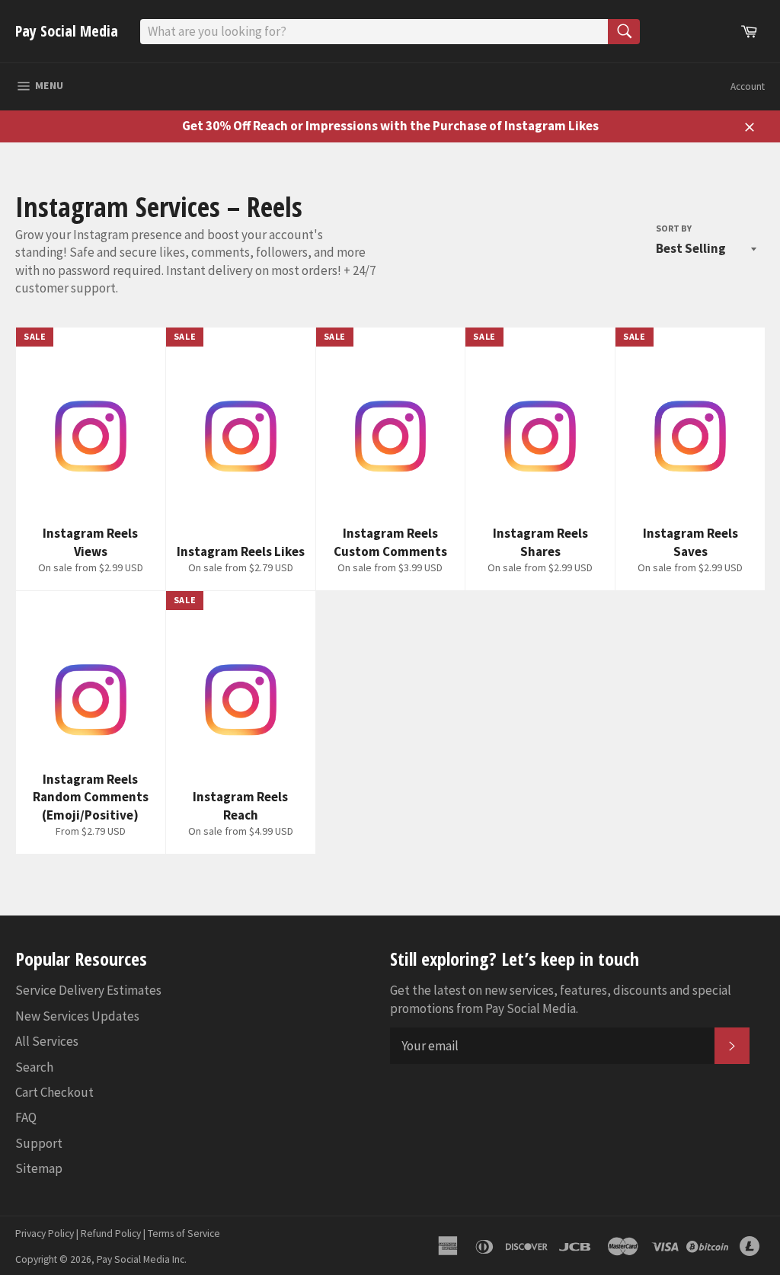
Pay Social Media (66, 31)
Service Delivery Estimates (88, 990)
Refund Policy (111, 1233)
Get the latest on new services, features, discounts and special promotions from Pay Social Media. (560, 999)
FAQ (26, 1117)
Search (34, 1067)
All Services (46, 1041)
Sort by (674, 228)
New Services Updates (77, 1016)
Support (38, 1143)
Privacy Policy (44, 1233)
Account (747, 86)
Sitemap (38, 1168)
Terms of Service (184, 1233)
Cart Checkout (54, 1092)
